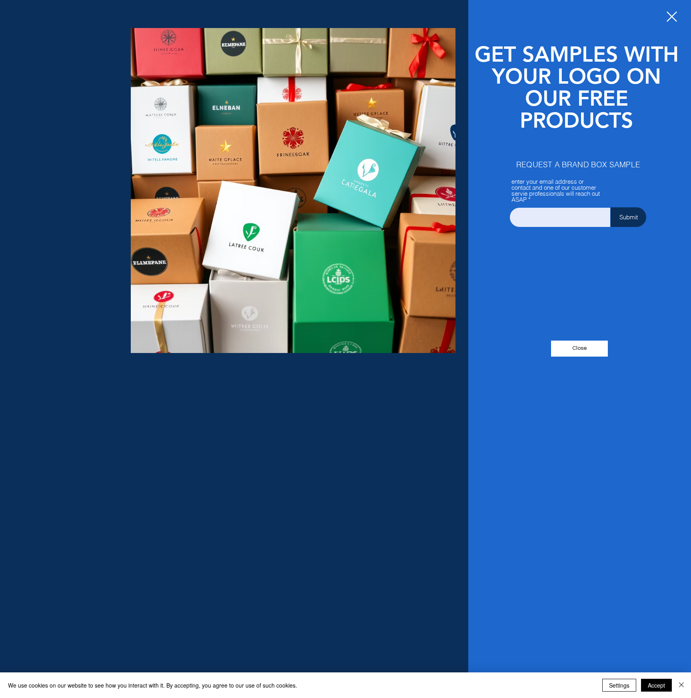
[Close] (681, 685)
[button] (672, 16)
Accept (656, 685)
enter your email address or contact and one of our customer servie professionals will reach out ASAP (555, 191)
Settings (619, 685)
